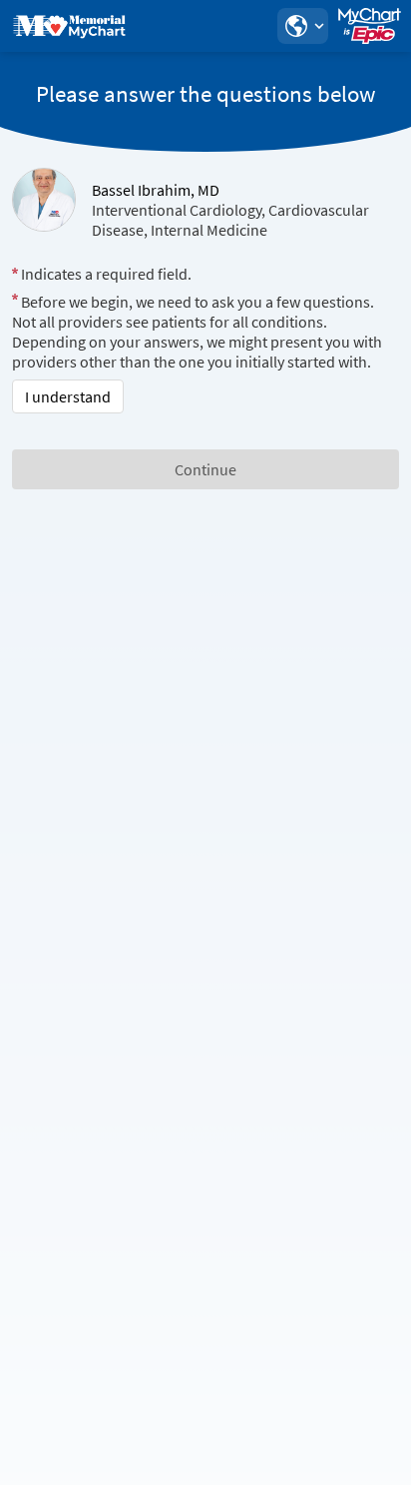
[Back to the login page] (69, 26)
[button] (302, 26)
